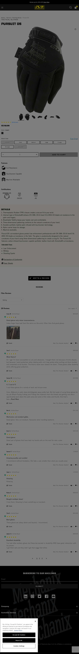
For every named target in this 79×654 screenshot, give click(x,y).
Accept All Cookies (19, 635)
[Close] (35, 621)
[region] (19, 635)
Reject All (19, 640)
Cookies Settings (19, 646)
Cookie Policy (18, 630)
